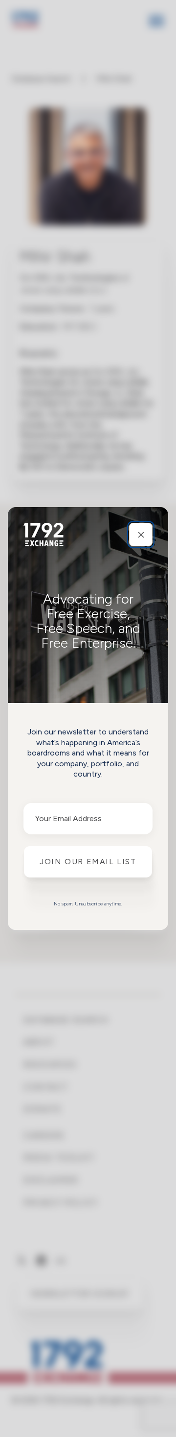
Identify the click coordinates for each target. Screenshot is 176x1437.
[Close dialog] (141, 534)
